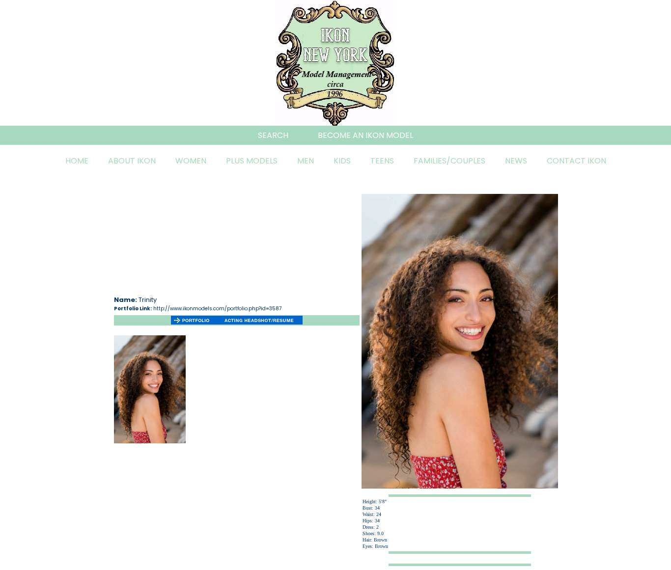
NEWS (516, 160)
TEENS (382, 160)
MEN (305, 160)
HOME (76, 160)
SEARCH (273, 135)
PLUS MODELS (252, 160)
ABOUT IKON (132, 160)
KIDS (342, 160)
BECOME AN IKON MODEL (365, 135)
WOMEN (190, 160)
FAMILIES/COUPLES (449, 160)
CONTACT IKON (576, 160)
